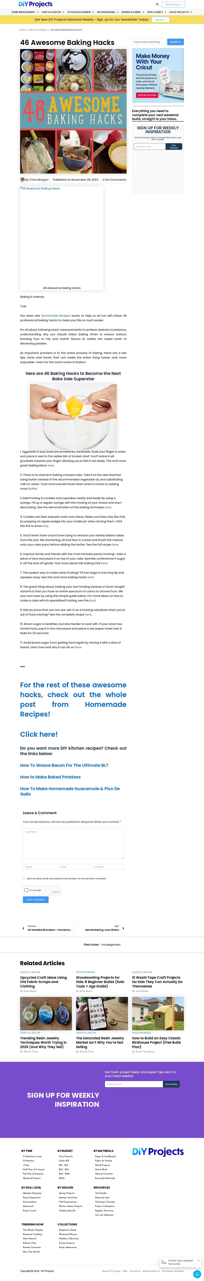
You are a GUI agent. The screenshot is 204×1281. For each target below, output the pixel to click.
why (45, 526)
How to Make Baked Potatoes (50, 777)
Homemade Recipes (55, 316)
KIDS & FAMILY (155, 12)
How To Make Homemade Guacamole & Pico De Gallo (70, 791)
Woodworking (85, 972)
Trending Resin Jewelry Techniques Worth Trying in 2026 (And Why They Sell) (43, 1042)
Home (22, 29)
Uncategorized (38, 29)
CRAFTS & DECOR (51, 12)
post (93, 600)
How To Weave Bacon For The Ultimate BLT (64, 765)
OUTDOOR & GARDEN (79, 12)
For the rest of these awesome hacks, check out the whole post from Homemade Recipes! (73, 699)
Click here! (39, 734)
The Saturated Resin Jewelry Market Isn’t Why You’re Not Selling (100, 1042)
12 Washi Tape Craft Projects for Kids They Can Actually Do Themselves (157, 981)
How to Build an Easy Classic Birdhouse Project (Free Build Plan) (156, 1042)
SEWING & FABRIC (131, 12)
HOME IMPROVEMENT (23, 12)
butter (32, 489)
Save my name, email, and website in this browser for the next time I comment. (66, 878)
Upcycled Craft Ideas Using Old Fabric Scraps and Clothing (43, 981)
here (51, 465)
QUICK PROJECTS (179, 12)
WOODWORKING (106, 12)
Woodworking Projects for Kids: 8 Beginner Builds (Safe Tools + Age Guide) (100, 981)
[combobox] (149, 42)
